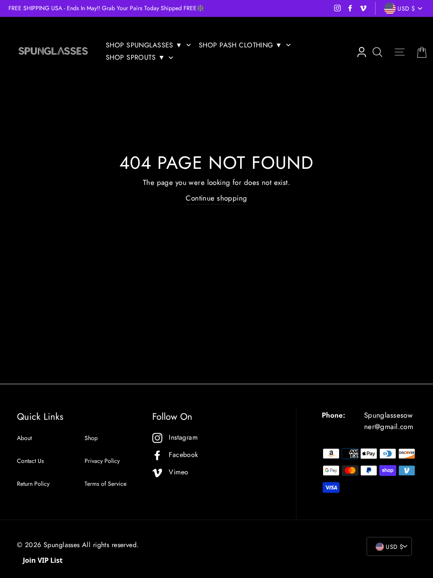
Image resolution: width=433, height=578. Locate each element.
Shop (91, 438)
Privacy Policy (102, 461)
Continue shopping (216, 198)
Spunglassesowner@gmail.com (389, 421)
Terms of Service (105, 483)
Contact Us (30, 461)
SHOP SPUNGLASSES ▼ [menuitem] (144, 45)
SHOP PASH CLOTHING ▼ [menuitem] (240, 45)
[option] (111, 8)
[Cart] (422, 52)
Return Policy (33, 483)
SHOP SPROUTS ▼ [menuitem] (135, 57)
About (24, 438)
